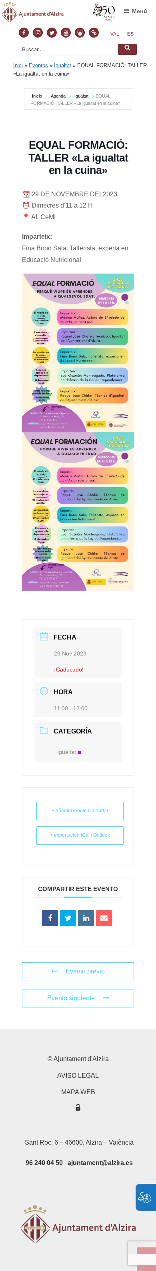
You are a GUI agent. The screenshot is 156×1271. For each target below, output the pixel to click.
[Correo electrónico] (104, 918)
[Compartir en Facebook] (50, 918)
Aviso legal (78, 1075)
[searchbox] (78, 49)
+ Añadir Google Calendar (80, 810)
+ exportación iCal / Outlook (80, 835)
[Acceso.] (78, 1108)
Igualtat (62, 65)
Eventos (38, 65)
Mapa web (78, 1092)
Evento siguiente (71, 998)
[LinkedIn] (86, 918)
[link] (114, 34)
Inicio (37, 96)
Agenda (58, 96)
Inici (18, 65)
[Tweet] (68, 918)
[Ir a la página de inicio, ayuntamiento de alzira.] (58, 14)
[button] (127, 49)
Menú (139, 11)
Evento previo (85, 971)
